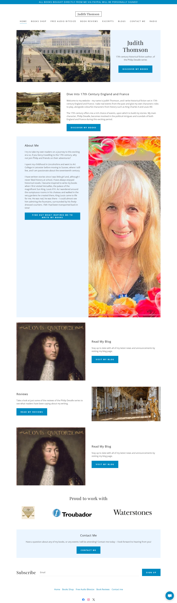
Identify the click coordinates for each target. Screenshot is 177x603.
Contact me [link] (138, 21)
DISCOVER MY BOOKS (135, 69)
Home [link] (23, 21)
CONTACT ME (88, 550)
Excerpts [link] (108, 21)
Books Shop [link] (38, 21)
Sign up (151, 572)
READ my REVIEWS (32, 412)
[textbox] (89, 572)
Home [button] (57, 589)
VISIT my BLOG (105, 359)
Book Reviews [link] (89, 21)
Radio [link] (153, 21)
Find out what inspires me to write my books (52, 216)
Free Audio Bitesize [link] (63, 21)
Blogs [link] (122, 21)
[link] (88, 14)
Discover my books (83, 127)
